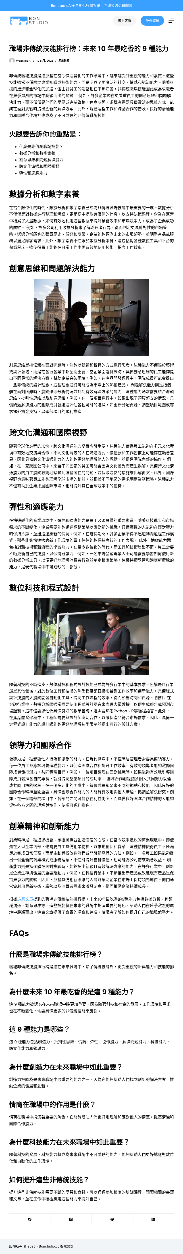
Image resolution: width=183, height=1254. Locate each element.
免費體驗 (152, 21)
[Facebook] (29, 1219)
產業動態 (63, 60)
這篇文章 (25, 899)
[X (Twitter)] (71, 1219)
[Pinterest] (112, 1219)
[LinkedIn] (153, 1219)
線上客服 (124, 21)
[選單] (171, 20)
